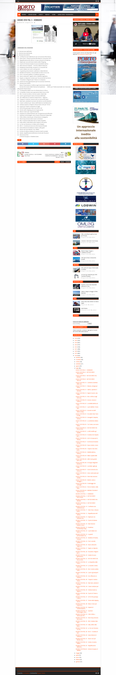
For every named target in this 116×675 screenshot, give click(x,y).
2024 (76, 342)
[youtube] (98, 1)
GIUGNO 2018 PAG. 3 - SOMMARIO (84, 494)
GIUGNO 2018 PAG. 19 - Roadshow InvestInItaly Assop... (84, 528)
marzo (77, 657)
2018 (76, 355)
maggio (78, 653)
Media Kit (47, 14)
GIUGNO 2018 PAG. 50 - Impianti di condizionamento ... (84, 608)
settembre (78, 363)
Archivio (24, 14)
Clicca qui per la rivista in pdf (84, 54)
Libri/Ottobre (84, 308)
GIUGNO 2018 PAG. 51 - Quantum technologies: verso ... (84, 611)
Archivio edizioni (32, 14)
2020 (76, 351)
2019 (76, 353)
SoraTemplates (26, 673)
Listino (53, 14)
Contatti (41, 14)
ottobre (78, 361)
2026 (76, 338)
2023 (76, 344)
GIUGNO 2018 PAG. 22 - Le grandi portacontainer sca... (84, 535)
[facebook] (96, 1)
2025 (76, 340)
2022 (76, 347)
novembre (78, 359)
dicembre (78, 357)
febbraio (78, 659)
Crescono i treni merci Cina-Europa (89, 241)
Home (18, 1)
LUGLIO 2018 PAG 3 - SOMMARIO (84, 370)
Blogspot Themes (41, 673)
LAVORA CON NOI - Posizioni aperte (65, 14)
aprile (77, 655)
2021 (76, 349)
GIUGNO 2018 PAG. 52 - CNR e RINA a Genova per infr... (85, 615)
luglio (77, 368)
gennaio (78, 661)
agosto (78, 366)
